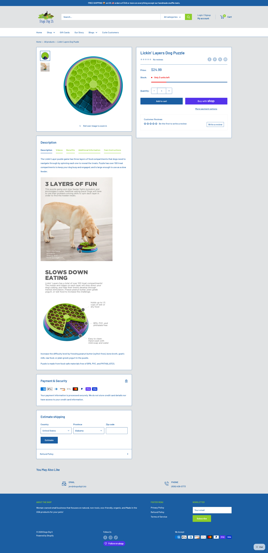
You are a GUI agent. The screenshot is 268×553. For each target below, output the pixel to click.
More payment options (206, 108)
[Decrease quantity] (154, 91)
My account (203, 18)
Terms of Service (159, 516)
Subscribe (202, 518)
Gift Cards (65, 32)
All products (49, 42)
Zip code (110, 424)
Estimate (49, 440)
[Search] (188, 17)
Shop (49, 32)
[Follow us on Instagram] (111, 537)
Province (77, 424)
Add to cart (161, 101)
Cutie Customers (110, 32)
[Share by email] (225, 59)
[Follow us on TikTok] (116, 537)
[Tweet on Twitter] (220, 59)
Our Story (79, 32)
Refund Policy (46, 454)
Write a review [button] (215, 124)
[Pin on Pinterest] (215, 59)
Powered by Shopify (45, 535)
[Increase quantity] (169, 91)
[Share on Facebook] (209, 59)
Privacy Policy (157, 507)
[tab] (46, 150)
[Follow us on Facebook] (105, 537)
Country (45, 424)
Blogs (91, 32)
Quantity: (144, 90)
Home (39, 32)
